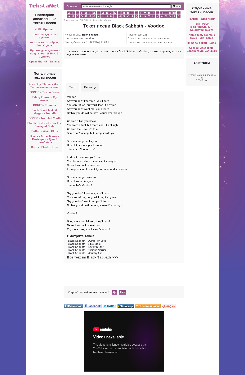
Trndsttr (51, 113)
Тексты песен (71, 20)
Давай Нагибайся (47, 141)
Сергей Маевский (201, 47)
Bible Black (94, 243)
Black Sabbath (93, 20)
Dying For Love (97, 240)
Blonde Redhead (38, 123)
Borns (35, 147)
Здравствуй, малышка (202, 50)
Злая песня (207, 18)
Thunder (50, 105)
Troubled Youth (51, 118)
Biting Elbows (41, 97)
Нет (122, 292)
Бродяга (49, 29)
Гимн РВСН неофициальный (200, 25)
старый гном (38, 42)
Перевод (90, 87)
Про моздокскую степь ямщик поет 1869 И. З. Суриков (45, 53)
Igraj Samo (206, 37)
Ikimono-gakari (197, 42)
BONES (34, 92)
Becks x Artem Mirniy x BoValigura (45, 137)
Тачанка (55, 61)
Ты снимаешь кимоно (44, 87)
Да (114, 292)
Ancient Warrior (97, 249)
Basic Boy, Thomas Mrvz (44, 84)
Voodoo (108, 20)
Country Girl (95, 252)
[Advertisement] (124, 70)
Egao (212, 42)
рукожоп (44, 37)
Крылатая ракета (201, 29)
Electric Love (49, 147)
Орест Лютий (38, 61)
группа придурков (44, 34)
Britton (35, 131)
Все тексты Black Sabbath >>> (92, 257)
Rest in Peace (51, 92)
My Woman (48, 99)
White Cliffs (50, 131)
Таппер (193, 18)
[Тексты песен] (44, 7)
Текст (73, 87)
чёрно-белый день (48, 44)
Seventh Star (96, 246)
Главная (71, 6)
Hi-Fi (38, 29)
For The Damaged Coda (48, 124)
